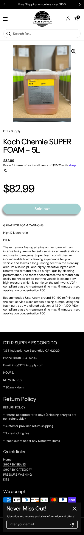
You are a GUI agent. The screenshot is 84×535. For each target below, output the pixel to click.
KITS (6, 479)
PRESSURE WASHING (17, 474)
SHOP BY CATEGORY (17, 470)
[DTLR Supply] (42, 19)
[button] (76, 19)
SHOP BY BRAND (14, 464)
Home (7, 459)
